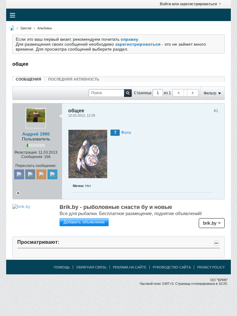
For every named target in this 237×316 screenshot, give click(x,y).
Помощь (62, 267)
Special (25, 28)
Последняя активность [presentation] (73, 79)
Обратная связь (91, 267)
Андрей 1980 (36, 133)
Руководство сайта (172, 267)
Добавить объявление (84, 222)
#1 (216, 111)
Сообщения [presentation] (28, 79)
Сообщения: (32, 157)
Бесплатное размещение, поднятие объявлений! (131, 213)
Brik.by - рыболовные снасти (116, 207)
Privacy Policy (211, 267)
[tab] (28, 79)
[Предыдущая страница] (178, 92)
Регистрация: (26, 152)
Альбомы (44, 28)
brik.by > (212, 223)
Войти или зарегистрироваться (188, 4)
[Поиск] (128, 93)
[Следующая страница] (192, 92)
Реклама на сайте (129, 267)
